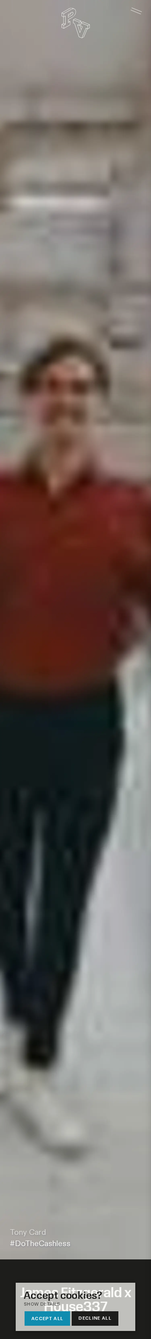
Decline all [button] (95, 1318)
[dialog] (75, 1307)
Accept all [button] (47, 1318)
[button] (71, 1304)
